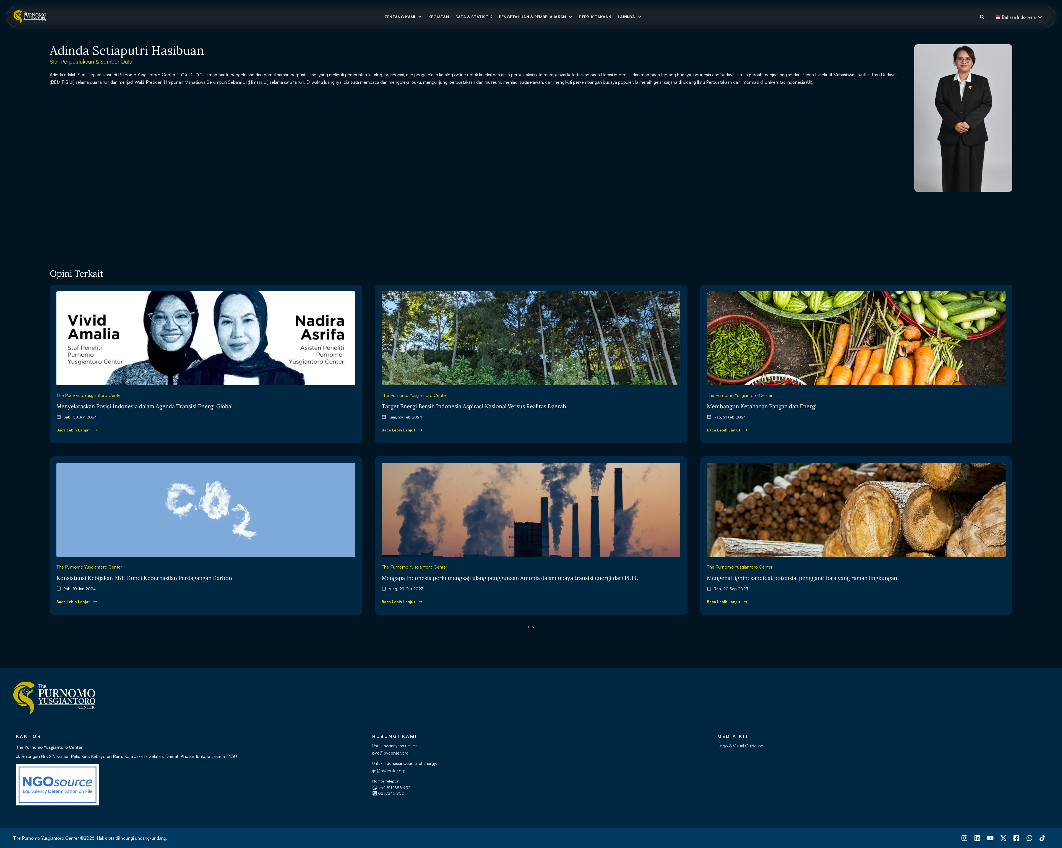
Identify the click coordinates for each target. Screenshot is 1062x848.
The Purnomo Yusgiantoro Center (89, 395)
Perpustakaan (595, 16)
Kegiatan (438, 16)
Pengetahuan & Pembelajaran (532, 16)
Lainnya (626, 16)
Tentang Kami (399, 16)
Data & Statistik (473, 16)
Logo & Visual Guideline (740, 745)
